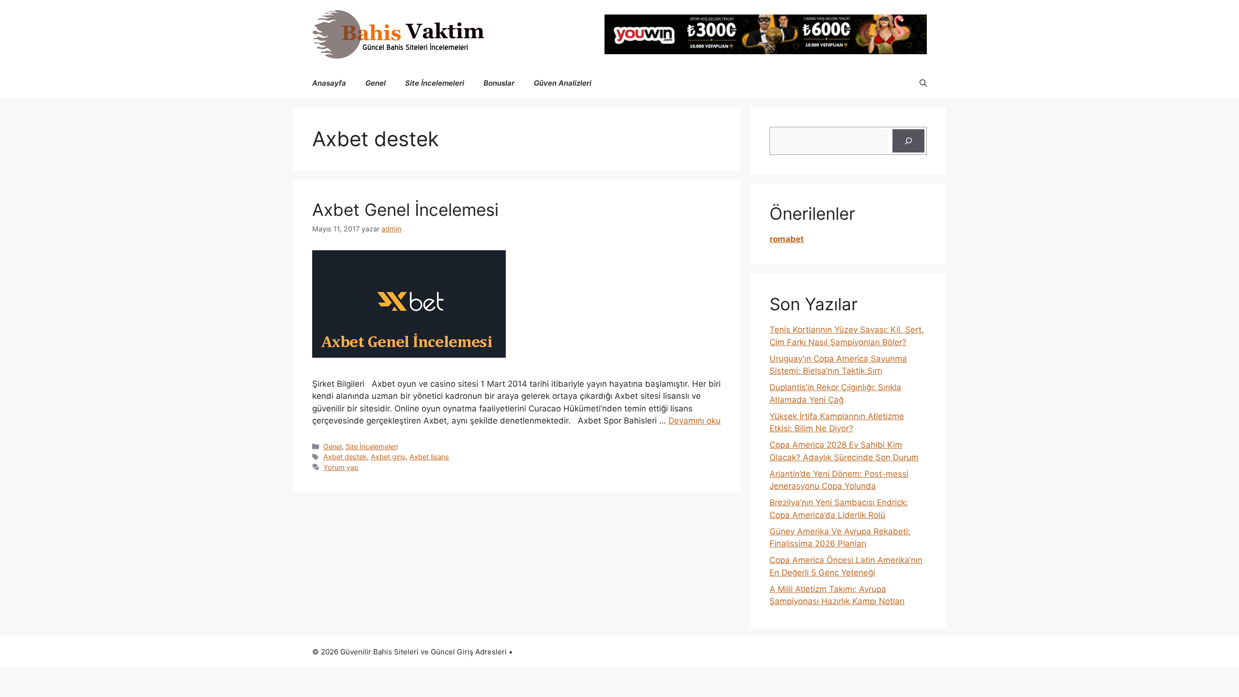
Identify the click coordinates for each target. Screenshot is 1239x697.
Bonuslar (499, 83)
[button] (923, 83)
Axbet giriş (388, 457)
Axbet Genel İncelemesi (405, 209)
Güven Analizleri (562, 83)
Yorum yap (341, 467)
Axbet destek (345, 457)
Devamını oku (694, 420)
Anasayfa (329, 83)
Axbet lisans (429, 457)
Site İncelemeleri (434, 83)
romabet (787, 239)
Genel (375, 83)
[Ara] (908, 140)
